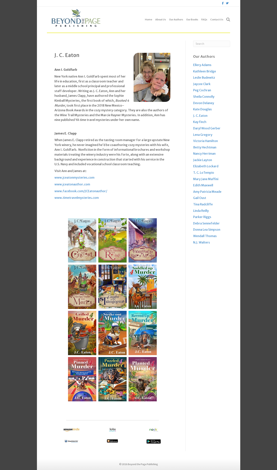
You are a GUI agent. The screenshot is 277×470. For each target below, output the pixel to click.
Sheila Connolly (203, 96)
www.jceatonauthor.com (72, 184)
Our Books (192, 19)
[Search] (227, 19)
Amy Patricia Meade (207, 192)
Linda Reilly (201, 211)
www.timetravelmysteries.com (76, 198)
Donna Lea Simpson (206, 229)
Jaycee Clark (201, 84)
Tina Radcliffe (203, 204)
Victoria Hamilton (205, 141)
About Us (160, 19)
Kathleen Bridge (204, 71)
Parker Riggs (202, 217)
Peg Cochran (202, 90)
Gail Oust (199, 198)
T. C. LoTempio (203, 172)
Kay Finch (199, 122)
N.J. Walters (201, 242)
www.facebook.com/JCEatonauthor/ (80, 191)
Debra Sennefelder (206, 223)
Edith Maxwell (203, 185)
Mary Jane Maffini (205, 179)
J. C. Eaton (200, 116)
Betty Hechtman (204, 147)
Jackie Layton (202, 160)
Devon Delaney (203, 103)
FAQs (204, 19)
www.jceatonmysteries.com (74, 177)
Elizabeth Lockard (205, 166)
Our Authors (176, 19)
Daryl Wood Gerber (206, 128)
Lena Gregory (202, 135)
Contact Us (216, 19)
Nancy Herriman (204, 153)
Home (148, 19)
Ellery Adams (202, 65)
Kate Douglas (202, 109)
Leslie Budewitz (204, 77)
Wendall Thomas (205, 236)
